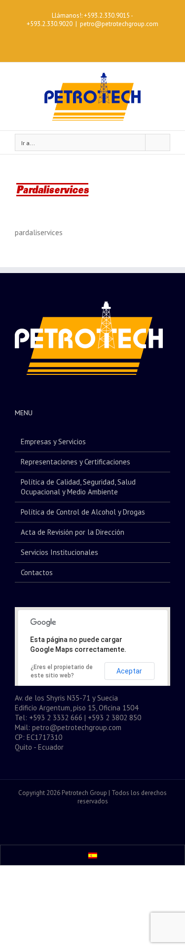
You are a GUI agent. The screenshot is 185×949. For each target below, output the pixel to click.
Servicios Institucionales (59, 552)
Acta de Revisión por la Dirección (72, 532)
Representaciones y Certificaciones (75, 461)
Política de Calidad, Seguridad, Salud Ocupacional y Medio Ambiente (78, 486)
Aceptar (129, 671)
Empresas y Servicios (53, 441)
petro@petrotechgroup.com (119, 24)
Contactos (37, 572)
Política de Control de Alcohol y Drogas (83, 512)
